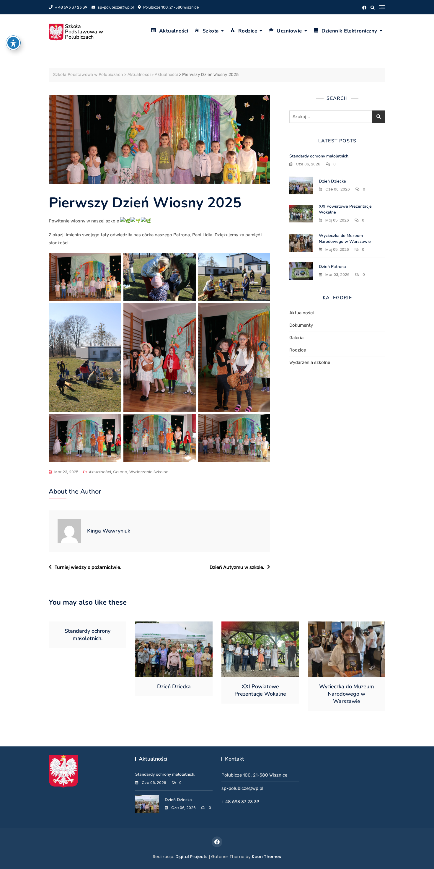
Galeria (120, 472)
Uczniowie (289, 30)
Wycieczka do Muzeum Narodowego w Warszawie (345, 238)
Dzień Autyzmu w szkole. (237, 567)
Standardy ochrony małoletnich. (319, 156)
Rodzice (247, 30)
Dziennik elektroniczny (349, 30)
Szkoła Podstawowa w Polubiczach (84, 31)
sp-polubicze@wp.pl (115, 7)
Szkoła (211, 30)
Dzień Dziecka (332, 181)
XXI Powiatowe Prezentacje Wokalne (260, 690)
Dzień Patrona (332, 266)
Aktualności (173, 30)
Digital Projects (191, 857)
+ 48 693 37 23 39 (70, 7)
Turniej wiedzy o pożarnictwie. (88, 567)
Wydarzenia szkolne (149, 472)
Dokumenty (301, 325)
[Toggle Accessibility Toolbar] (13, 43)
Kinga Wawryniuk (108, 530)
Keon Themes (266, 857)
